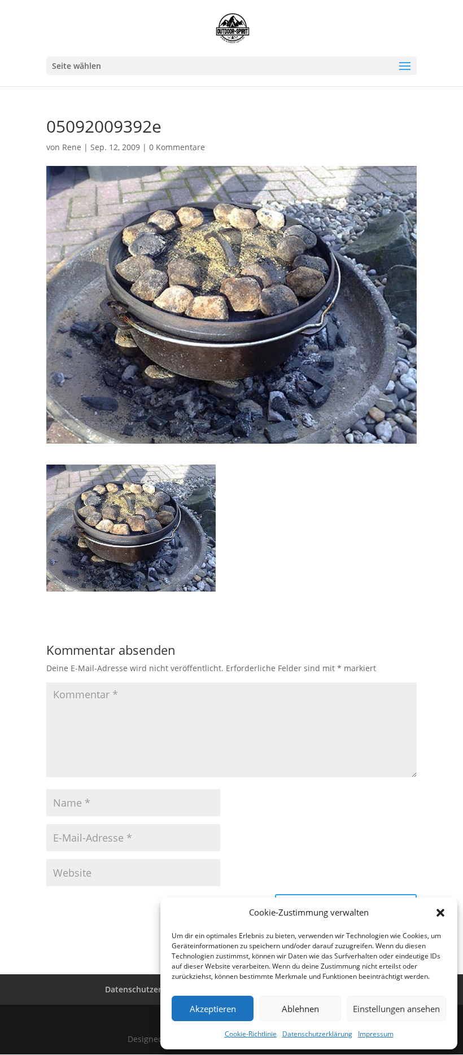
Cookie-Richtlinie (251, 1034)
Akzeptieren (213, 1008)
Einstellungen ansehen (396, 1008)
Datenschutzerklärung (317, 1034)
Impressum (376, 1034)
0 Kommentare (177, 147)
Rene (71, 147)
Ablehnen (300, 1008)
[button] (440, 912)
